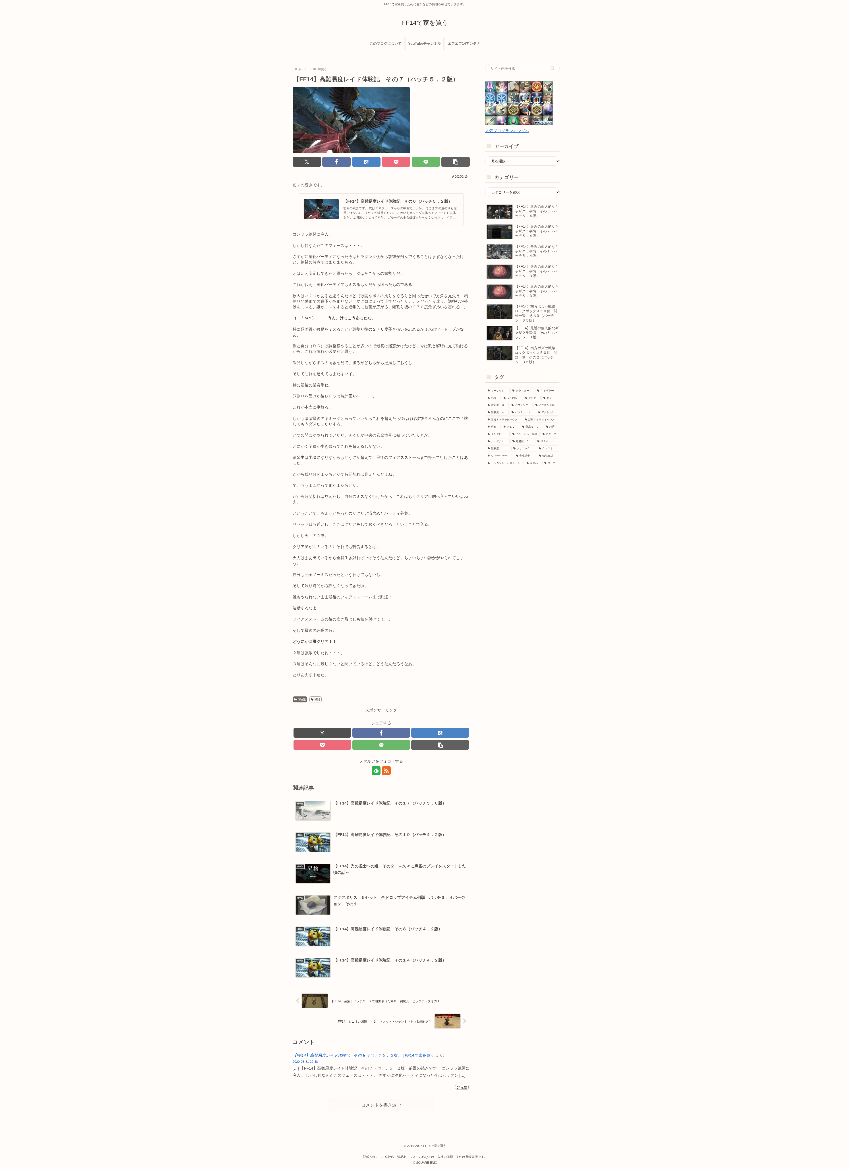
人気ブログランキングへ (507, 131)
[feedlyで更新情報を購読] (376, 770)
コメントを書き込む (381, 1105)
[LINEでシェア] (426, 162)
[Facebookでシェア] (336, 162)
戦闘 (317, 699)
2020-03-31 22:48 (305, 1061)
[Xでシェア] (307, 162)
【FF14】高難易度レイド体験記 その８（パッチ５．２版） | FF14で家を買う (363, 1055)
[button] (455, 162)
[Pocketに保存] (396, 162)
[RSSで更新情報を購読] (386, 770)
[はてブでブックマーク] (366, 162)
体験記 (302, 699)
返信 (464, 1087)
